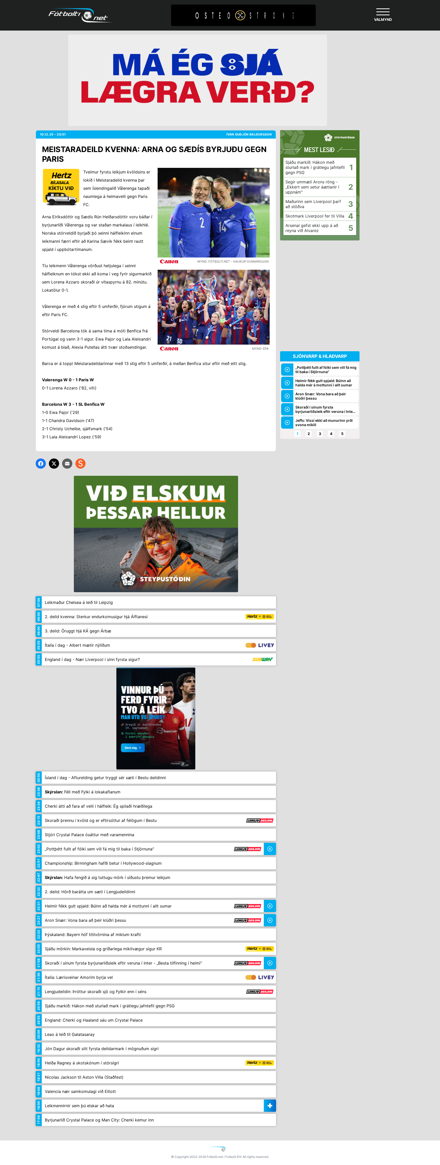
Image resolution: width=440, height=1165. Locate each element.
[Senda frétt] (67, 463)
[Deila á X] (54, 463)
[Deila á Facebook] (41, 463)
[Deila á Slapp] (80, 463)
